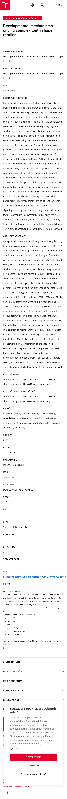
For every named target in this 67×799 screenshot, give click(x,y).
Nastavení (33, 766)
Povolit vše (33, 757)
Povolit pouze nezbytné (33, 774)
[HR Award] (7, 792)
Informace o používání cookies (16, 786)
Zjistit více (15, 748)
